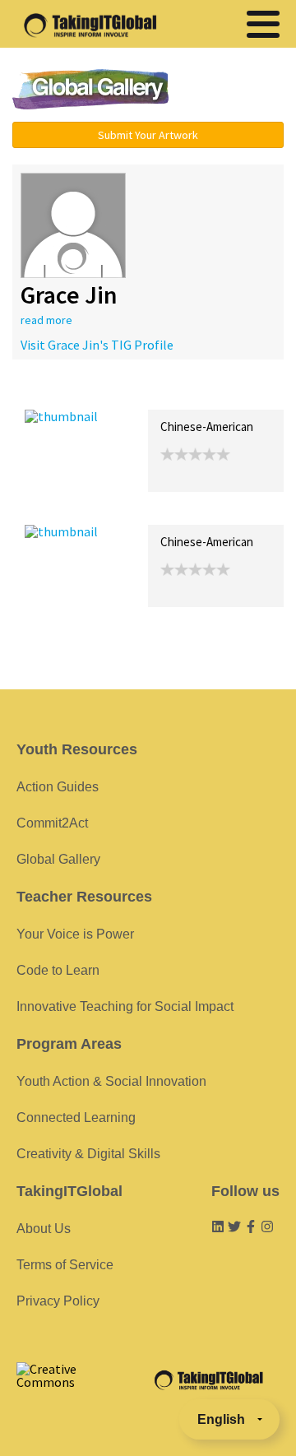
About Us (43, 1229)
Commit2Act (52, 823)
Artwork (212, 392)
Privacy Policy (57, 1301)
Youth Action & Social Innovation (111, 1081)
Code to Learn (57, 970)
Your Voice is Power (75, 934)
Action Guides (57, 787)
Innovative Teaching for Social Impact (125, 1006)
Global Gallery (90, 89)
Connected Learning (76, 1117)
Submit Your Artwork (148, 135)
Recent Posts (62, 392)
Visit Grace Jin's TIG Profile (97, 344)
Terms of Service (64, 1265)
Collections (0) (145, 392)
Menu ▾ (234, 90)
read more (46, 320)
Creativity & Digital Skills (88, 1154)
